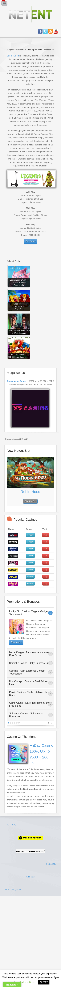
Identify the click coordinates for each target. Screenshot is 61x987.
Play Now (30, 241)
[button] (19, 277)
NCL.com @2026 (13, 889)
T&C (7, 825)
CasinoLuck (13, 56)
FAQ (14, 825)
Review (30, 535)
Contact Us (50, 864)
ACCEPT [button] (44, 982)
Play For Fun (30, 501)
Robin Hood (30, 492)
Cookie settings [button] (26, 982)
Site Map (30, 877)
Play (45, 535)
